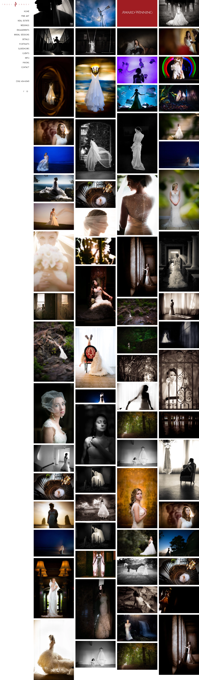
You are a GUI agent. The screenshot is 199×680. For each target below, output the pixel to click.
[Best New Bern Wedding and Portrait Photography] (95, 41)
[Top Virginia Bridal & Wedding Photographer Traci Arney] (137, 656)
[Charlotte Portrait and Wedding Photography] (95, 434)
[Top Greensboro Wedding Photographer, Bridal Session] (54, 261)
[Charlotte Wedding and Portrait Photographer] (95, 536)
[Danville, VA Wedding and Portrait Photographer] (95, 507)
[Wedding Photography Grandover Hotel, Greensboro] (95, 296)
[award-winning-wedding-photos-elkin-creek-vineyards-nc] (95, 13)
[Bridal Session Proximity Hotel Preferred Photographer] (137, 396)
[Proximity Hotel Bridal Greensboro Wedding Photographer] (54, 650)
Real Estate (23, 21)
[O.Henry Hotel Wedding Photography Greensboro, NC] (54, 588)
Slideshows (23, 49)
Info (27, 58)
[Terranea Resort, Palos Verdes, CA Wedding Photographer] (95, 87)
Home (26, 11)
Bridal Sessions (21, 35)
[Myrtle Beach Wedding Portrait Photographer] (54, 160)
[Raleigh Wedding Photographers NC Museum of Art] (54, 41)
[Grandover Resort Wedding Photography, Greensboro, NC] (95, 609)
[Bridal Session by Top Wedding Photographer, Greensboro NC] (95, 222)
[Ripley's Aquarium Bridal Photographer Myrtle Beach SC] (137, 98)
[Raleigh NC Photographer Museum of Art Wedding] (54, 13)
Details (25, 39)
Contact (25, 67)
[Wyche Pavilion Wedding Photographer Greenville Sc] (95, 149)
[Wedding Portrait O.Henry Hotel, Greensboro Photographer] (137, 205)
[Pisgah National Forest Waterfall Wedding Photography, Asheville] (137, 628)
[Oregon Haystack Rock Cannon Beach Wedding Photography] (54, 515)
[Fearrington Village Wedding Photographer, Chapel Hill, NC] (137, 543)
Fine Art (25, 16)
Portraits (24, 44)
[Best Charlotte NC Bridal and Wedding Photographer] (95, 479)
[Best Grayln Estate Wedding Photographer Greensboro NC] (54, 486)
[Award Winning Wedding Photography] (137, 13)
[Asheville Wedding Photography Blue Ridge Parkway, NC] (137, 311)
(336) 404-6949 (22, 81)
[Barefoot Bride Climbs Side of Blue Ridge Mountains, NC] (54, 352)
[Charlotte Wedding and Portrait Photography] (54, 131)
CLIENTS (25, 53)
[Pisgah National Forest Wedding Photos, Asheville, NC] (137, 599)
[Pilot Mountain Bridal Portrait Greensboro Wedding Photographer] (54, 188)
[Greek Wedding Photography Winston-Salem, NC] (95, 396)
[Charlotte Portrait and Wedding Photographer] (137, 571)
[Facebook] (23, 91)
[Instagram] (27, 91)
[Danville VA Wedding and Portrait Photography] (95, 251)
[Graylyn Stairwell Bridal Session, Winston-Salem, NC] (95, 194)
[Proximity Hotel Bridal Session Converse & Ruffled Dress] (95, 358)
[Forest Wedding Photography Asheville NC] (137, 340)
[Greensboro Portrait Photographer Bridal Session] (54, 216)
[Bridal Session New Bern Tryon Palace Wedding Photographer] (137, 368)
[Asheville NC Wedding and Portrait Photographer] (54, 413)
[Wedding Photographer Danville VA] (95, 654)
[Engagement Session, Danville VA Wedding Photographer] (54, 306)
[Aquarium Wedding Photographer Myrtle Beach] (137, 70)
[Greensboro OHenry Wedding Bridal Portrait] (95, 564)
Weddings (25, 25)
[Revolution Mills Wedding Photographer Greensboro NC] (137, 498)
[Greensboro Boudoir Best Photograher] (137, 143)
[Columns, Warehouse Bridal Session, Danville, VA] (137, 267)
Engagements (23, 30)
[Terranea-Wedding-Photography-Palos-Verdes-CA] (137, 41)
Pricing (26, 62)
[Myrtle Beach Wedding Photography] (54, 543)
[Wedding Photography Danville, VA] (137, 453)
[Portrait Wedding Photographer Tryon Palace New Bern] (54, 458)
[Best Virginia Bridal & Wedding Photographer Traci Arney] (137, 424)
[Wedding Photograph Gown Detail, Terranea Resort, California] (54, 87)
